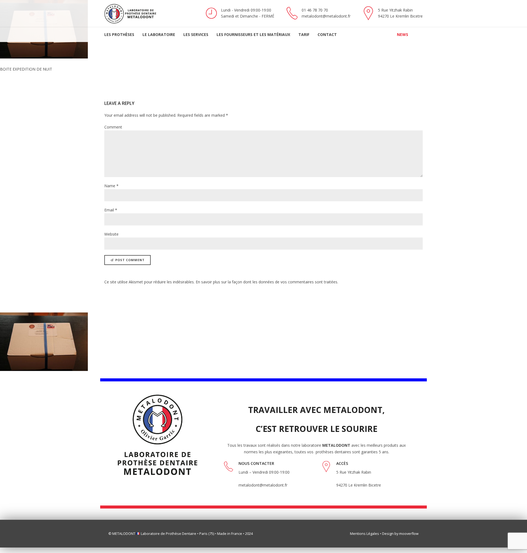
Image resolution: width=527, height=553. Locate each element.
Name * (111, 185)
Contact (327, 34)
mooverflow (409, 533)
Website (111, 234)
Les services (195, 34)
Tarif (303, 34)
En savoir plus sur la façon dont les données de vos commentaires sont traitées (266, 281)
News (402, 34)
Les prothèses (119, 34)
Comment (113, 127)
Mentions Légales (364, 533)
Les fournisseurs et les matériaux (253, 34)
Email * (110, 210)
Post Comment (130, 260)
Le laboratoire (158, 34)
